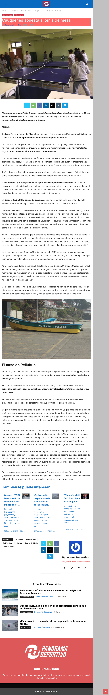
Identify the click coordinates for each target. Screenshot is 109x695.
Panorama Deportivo (13, 25)
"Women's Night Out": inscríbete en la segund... (72, 498)
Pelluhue (19, 543)
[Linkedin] (46, 105)
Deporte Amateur (26, 612)
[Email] (52, 105)
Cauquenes (19, 539)
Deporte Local (26, 11)
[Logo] (46, 661)
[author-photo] (75, 554)
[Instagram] (71, 568)
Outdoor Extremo (27, 597)
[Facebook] (39, 105)
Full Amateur (13, 11)
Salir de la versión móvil (46, 691)
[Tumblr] (58, 105)
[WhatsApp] (33, 105)
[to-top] (105, 690)
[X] (27, 105)
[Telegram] (65, 105)
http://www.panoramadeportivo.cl (76, 562)
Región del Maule (31, 543)
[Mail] (78, 568)
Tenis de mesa (8, 547)
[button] (6, 4)
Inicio (4, 11)
